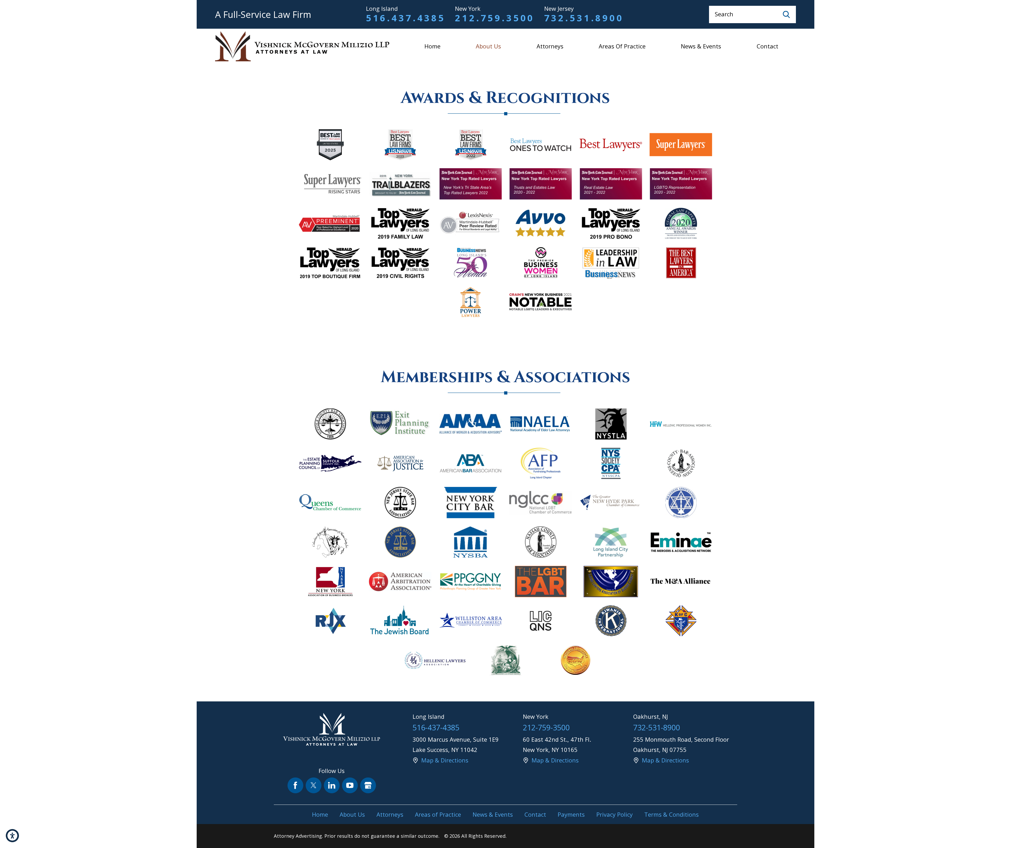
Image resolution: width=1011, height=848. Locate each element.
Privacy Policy (614, 814)
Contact (767, 46)
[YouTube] (350, 785)
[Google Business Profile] (368, 785)
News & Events (701, 46)
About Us (488, 46)
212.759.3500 (494, 18)
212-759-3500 (546, 727)
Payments (571, 814)
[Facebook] (296, 785)
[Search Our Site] (786, 14)
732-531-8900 (656, 727)
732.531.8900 (584, 18)
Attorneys (550, 46)
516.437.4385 (405, 18)
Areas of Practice (622, 46)
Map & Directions (444, 760)
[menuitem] (432, 46)
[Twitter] (314, 785)
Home (432, 46)
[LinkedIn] (332, 785)
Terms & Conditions (671, 814)
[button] (12, 835)
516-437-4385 (436, 727)
